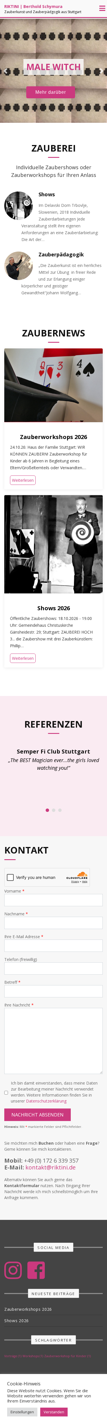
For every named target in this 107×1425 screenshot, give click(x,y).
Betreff (11, 982)
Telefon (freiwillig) (20, 959)
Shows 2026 (53, 608)
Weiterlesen (23, 480)
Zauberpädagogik (61, 254)
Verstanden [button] (54, 1411)
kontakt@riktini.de (50, 1167)
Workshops (33, 1356)
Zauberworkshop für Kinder (67, 1356)
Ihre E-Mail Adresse (22, 936)
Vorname (13, 891)
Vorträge (12, 1356)
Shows (47, 194)
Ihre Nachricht (17, 1005)
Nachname (15, 913)
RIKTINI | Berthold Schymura (33, 6)
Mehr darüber (50, 92)
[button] (5, 71)
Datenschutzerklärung (46, 1101)
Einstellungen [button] (22, 1411)
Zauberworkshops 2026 (53, 437)
